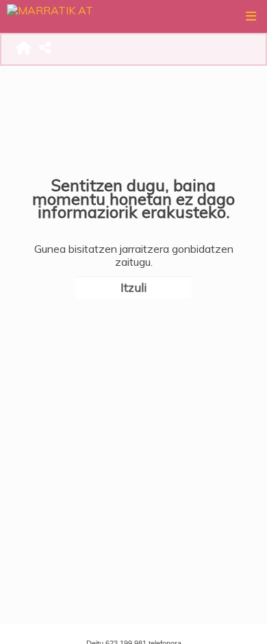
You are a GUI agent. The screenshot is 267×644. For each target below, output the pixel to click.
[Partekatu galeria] (45, 49)
